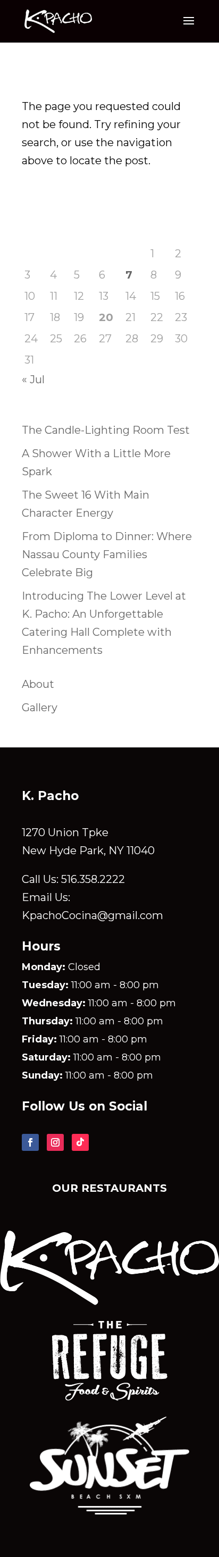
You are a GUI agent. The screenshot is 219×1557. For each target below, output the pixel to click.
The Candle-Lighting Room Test (106, 430)
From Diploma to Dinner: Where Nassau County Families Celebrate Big (107, 554)
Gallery (39, 707)
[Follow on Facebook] (30, 1142)
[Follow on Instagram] (55, 1142)
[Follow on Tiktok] (80, 1142)
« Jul (33, 379)
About (38, 684)
